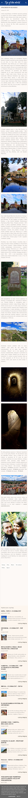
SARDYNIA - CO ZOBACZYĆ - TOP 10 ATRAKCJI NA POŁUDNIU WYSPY (11, 667)
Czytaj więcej (22, 623)
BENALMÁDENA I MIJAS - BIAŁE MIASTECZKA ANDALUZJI (11, 648)
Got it (18, 796)
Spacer (8, 567)
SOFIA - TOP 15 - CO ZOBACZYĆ (11, 611)
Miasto (12, 564)
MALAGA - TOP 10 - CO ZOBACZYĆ (12, 760)
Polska (3, 567)
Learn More (11, 796)
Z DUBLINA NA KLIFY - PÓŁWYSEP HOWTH (12, 742)
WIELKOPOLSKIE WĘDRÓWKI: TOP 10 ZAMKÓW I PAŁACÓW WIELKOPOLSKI (11, 778)
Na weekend (19, 564)
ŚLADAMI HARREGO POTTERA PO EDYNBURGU (12, 704)
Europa (3, 564)
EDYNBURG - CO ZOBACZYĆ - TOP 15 (12, 629)
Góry (8, 564)
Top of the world (12, 3)
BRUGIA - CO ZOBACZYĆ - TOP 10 (11, 686)
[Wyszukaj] (26, 3)
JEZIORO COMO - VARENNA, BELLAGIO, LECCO (10, 723)
